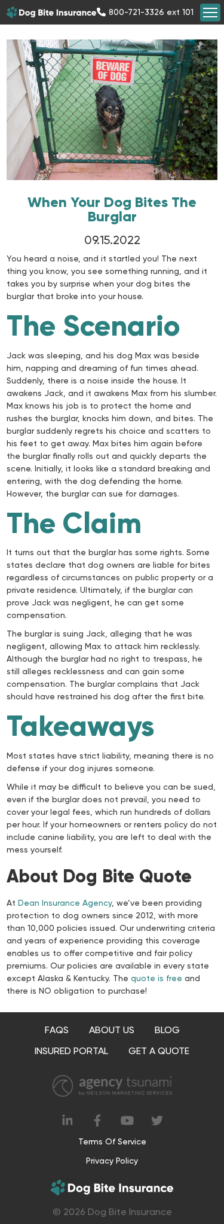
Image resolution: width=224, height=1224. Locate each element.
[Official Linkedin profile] (67, 1120)
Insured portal (71, 1050)
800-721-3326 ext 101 (151, 12)
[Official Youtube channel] (127, 1120)
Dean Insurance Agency (65, 903)
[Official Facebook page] (97, 1120)
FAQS (57, 1030)
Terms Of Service (112, 1141)
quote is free (156, 978)
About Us (111, 1030)
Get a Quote (158, 1050)
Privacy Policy (112, 1160)
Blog (167, 1030)
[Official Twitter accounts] (157, 1120)
